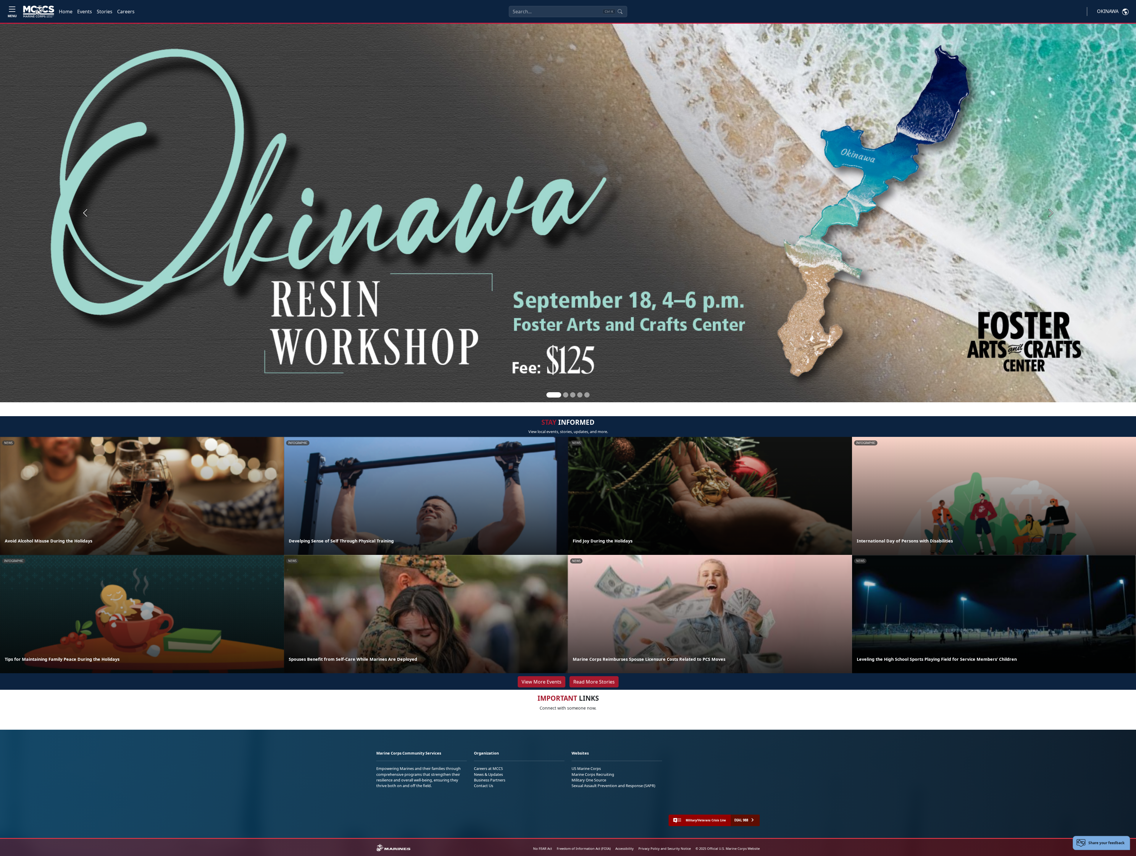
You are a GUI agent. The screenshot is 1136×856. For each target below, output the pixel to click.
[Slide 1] (553, 395)
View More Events (541, 682)
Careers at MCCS (488, 768)
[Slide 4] (579, 395)
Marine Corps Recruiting (593, 774)
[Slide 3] (572, 395)
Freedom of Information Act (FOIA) (584, 848)
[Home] (38, 11)
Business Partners (489, 780)
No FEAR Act (542, 848)
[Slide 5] (587, 395)
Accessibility (624, 848)
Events (84, 11)
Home (65, 11)
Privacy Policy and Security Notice (664, 848)
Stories (104, 11)
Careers (126, 11)
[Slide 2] (565, 395)
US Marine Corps (586, 768)
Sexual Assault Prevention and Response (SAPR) (613, 785)
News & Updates (488, 774)
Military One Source (589, 780)
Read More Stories (594, 682)
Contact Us (483, 785)
